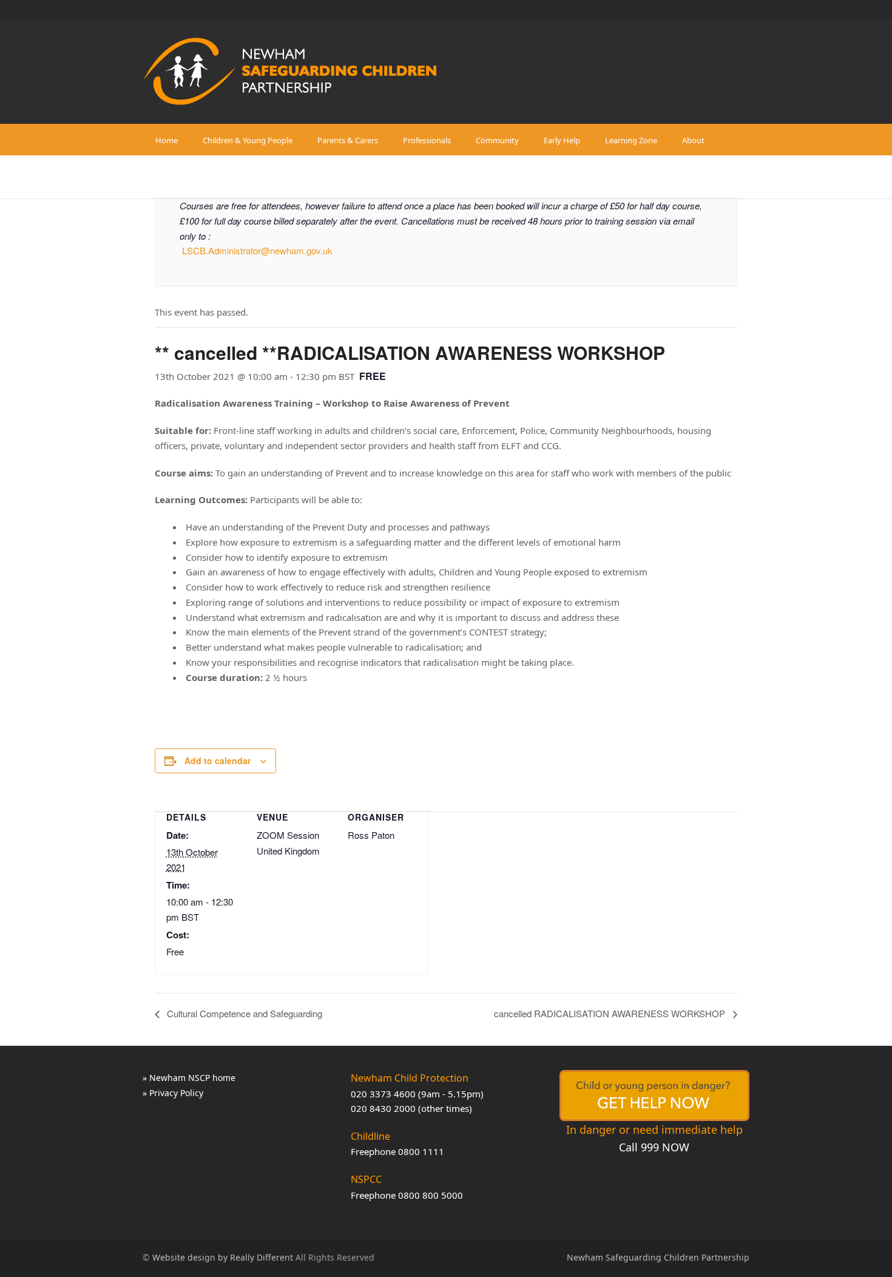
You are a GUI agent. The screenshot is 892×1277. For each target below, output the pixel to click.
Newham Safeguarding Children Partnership (658, 1257)
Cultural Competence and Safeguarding (243, 1013)
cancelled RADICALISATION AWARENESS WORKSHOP (611, 1013)
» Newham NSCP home (189, 1077)
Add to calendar (217, 760)
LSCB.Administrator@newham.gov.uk (257, 250)
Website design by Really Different (222, 1257)
